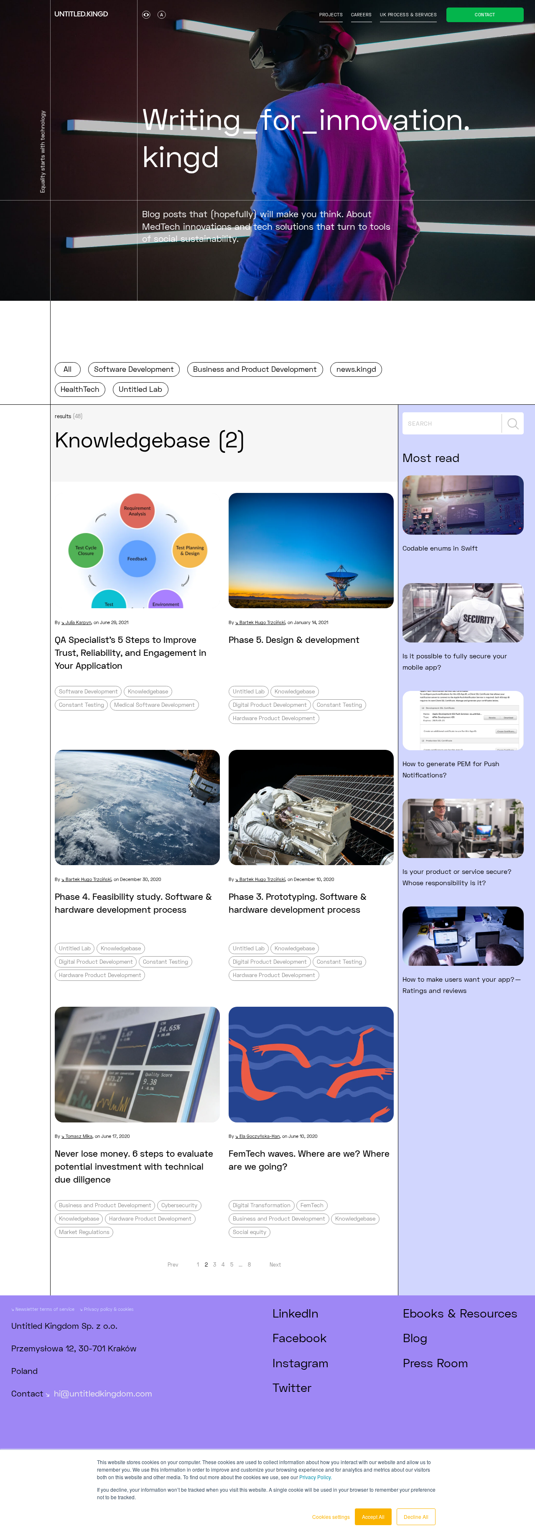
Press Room (435, 1363)
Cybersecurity (179, 1205)
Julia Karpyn (78, 622)
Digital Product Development (270, 704)
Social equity (249, 1232)
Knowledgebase (148, 691)
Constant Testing (81, 704)
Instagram (301, 1363)
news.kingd (356, 369)
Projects (331, 14)
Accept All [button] (373, 1516)
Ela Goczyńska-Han (259, 1136)
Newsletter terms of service (44, 1309)
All (67, 369)
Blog (415, 1337)
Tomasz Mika (79, 1136)
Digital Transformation (261, 1205)
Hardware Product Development (274, 718)
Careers (361, 14)
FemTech (312, 1205)
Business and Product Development (255, 369)
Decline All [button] (416, 1516)
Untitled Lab (140, 389)
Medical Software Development (154, 704)
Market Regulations (84, 1232)
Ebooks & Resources (460, 1313)
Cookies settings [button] (331, 1516)
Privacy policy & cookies (109, 1309)
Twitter (292, 1387)
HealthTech (80, 389)
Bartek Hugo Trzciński (262, 622)
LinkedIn (295, 1313)
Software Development (134, 369)
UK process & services (408, 14)
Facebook (300, 1337)
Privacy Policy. (315, 1476)
